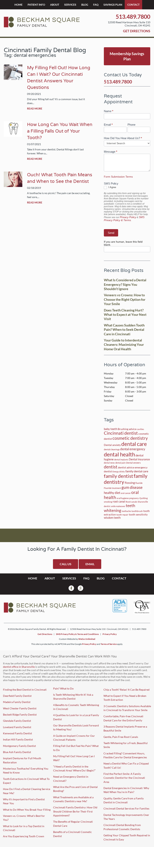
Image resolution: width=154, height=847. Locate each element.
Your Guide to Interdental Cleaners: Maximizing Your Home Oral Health (124, 344)
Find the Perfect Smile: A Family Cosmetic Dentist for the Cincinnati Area (124, 777)
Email (108, 124)
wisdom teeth (112, 517)
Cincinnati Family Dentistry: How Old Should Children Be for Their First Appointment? (75, 811)
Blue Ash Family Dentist (17, 752)
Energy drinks (118, 471)
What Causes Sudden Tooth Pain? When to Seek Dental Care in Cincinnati (124, 329)
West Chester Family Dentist (19, 708)
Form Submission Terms (118, 176)
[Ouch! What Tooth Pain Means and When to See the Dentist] (13, 186)
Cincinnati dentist (121, 433)
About (54, 4)
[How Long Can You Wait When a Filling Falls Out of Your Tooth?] (13, 135)
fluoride (139, 483)
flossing (130, 482)
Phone (131, 124)
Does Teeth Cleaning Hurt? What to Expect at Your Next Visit (125, 314)
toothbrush (137, 511)
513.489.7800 (133, 16)
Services (70, 4)
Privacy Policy (128, 217)
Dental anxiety (112, 444)
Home (18, 4)
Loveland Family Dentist (17, 727)
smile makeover (118, 506)
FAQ (95, 4)
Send (111, 232)
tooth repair (122, 514)
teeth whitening (119, 508)
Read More (34, 108)
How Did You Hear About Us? (123, 138)
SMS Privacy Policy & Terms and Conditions (77, 634)
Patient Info (36, 4)
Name (108, 111)
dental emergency (132, 449)
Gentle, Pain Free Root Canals (120, 736)
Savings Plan (112, 4)
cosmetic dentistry (130, 438)
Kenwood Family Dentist (17, 733)
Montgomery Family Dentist (19, 745)
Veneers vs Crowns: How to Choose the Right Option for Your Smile (124, 299)
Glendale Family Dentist (17, 720)
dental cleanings (112, 449)
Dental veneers (133, 462)
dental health (119, 454)
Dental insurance (139, 459)
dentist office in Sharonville (19, 666)
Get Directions (136, 31)
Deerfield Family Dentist (17, 695)
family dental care (136, 471)
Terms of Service (109, 644)
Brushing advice (127, 429)
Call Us (65, 564)
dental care (134, 444)
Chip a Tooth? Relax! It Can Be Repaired (126, 689)
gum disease (132, 487)
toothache (126, 511)
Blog (84, 4)
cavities (140, 429)
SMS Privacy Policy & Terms (124, 219)
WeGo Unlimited (86, 639)
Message (110, 151)
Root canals (131, 501)
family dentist (118, 476)
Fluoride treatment (112, 488)
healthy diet (112, 493)
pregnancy (134, 498)
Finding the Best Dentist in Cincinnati (25, 689)
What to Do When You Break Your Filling (27, 809)
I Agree (112, 187)
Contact (133, 4)
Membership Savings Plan (127, 56)
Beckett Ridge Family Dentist (20, 714)
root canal (119, 501)
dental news (109, 462)
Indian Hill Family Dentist (18, 739)
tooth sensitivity (138, 514)
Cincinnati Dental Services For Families (126, 808)
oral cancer (126, 493)
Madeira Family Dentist (16, 702)
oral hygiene (123, 498)
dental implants (121, 459)
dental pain (120, 462)
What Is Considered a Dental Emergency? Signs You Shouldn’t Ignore (125, 284)
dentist (110, 466)
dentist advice (126, 467)
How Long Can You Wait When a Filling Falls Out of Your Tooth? (59, 131)
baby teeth (110, 429)
